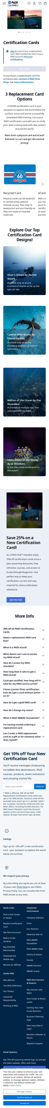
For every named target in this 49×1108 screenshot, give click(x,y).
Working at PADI (10, 1005)
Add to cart (24, 69)
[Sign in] (34, 4)
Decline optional (24, 1097)
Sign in (13, 51)
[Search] (29, 4)
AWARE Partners (34, 965)
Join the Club (16, 599)
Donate (30, 960)
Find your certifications (21, 58)
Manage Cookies (24, 1091)
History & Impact (34, 954)
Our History (8, 991)
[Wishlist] (40, 4)
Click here (22, 887)
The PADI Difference (12, 985)
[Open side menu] (4, 3)
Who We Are (8, 980)
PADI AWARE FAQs (35, 949)
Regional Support (35, 1043)
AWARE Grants (33, 971)
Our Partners (33, 929)
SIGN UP (40, 786)
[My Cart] (45, 4)
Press (29, 923)
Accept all (24, 1103)
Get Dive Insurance (12, 932)
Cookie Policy (15, 1085)
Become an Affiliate (12, 964)
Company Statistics (35, 917)
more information (24, 82)
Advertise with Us (35, 934)
